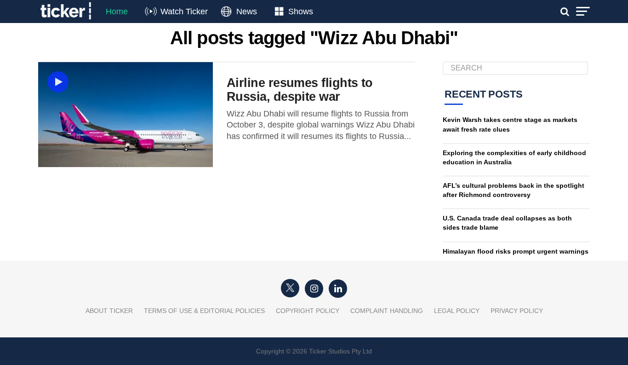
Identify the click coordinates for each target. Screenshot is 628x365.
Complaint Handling (386, 310)
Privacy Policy (517, 310)
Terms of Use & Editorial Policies (204, 310)
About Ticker (109, 310)
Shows (300, 11)
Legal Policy (457, 310)
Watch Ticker (184, 11)
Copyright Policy (307, 310)
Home (117, 11)
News (246, 11)
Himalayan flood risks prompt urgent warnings (515, 251)
